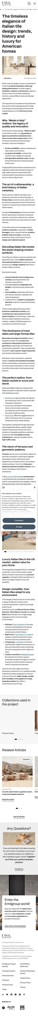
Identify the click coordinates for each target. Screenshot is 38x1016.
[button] (5, 551)
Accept (19, 527)
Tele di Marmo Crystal (23, 634)
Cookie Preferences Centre (27, 972)
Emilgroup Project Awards (9, 965)
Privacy (23, 987)
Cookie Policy (25, 978)
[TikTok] (3, 994)
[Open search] (29, 3)
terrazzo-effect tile (14, 476)
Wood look (9, 405)
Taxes (4, 989)
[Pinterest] (24, 994)
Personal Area (7, 985)
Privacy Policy (25, 982)
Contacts (5, 980)
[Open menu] (34, 3)
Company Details (8, 971)
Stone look (9, 415)
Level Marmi (20, 642)
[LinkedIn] (11, 994)
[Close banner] (35, 487)
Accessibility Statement (25, 965)
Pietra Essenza (19, 624)
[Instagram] (20, 994)
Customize (19, 520)
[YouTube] (7, 994)
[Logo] (6, 3)
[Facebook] (15, 994)
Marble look (9, 398)
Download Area (8, 975)
